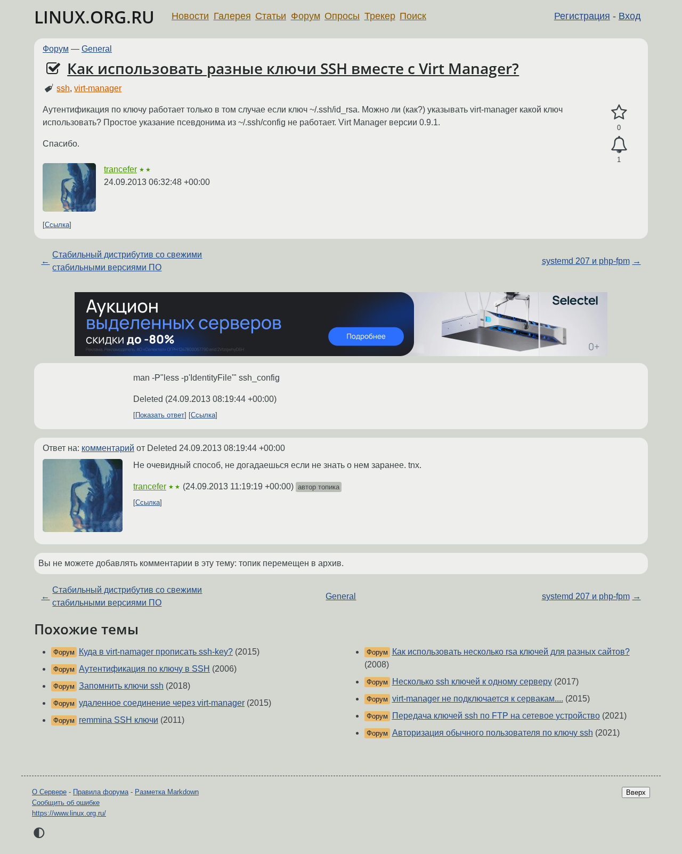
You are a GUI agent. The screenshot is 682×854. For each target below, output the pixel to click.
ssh (63, 88)
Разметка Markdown (167, 792)
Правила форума (100, 792)
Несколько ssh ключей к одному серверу (472, 681)
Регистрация (582, 16)
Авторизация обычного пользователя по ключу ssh (492, 732)
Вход (630, 16)
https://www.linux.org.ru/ (69, 813)
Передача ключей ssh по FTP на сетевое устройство (496, 715)
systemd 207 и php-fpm (586, 260)
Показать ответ (159, 415)
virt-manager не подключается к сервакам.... (477, 698)
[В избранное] (619, 112)
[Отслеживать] (619, 145)
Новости (190, 16)
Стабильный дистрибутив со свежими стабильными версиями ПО (127, 261)
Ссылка (57, 225)
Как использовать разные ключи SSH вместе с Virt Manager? (293, 68)
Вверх (636, 792)
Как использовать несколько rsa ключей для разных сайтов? (511, 651)
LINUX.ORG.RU (94, 16)
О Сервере (49, 792)
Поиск (413, 16)
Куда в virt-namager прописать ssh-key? (156, 651)
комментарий (108, 448)
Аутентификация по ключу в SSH (144, 668)
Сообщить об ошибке (66, 803)
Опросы (342, 16)
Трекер (379, 16)
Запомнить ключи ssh (121, 685)
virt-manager (97, 88)
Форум (305, 16)
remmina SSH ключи (118, 719)
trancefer (120, 169)
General (97, 48)
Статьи (270, 16)
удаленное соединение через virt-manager (162, 702)
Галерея (232, 16)
